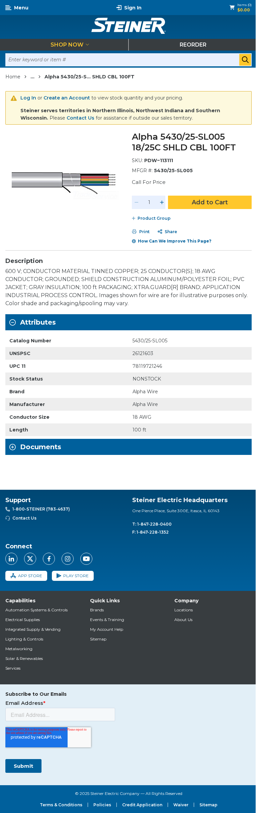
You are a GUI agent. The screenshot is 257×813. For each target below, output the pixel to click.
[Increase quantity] (162, 202)
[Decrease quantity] (137, 202)
